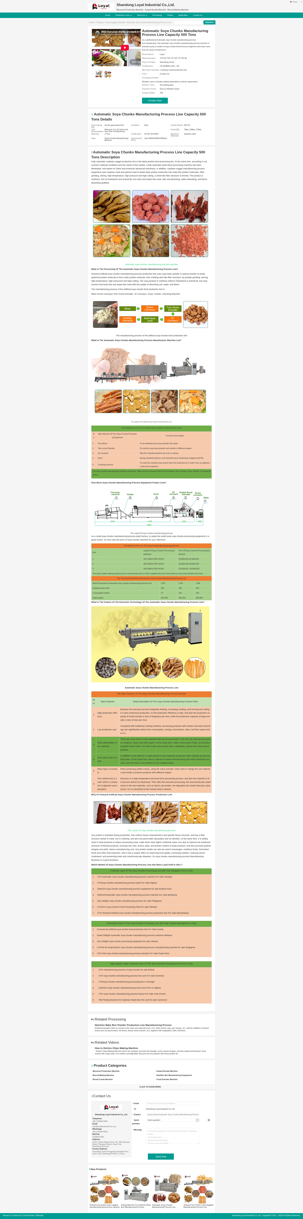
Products (100, 22)
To (135, 1109)
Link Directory (29, 1215)
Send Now (161, 1156)
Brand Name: (148, 54)
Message (137, 1130)
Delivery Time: (148, 85)
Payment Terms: (149, 89)
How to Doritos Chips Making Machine (116, 1048)
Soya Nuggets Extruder (115, 22)
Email (136, 1103)
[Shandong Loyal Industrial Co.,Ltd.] (101, 5)
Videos (170, 15)
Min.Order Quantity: (150, 70)
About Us (141, 15)
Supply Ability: (148, 93)
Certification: (148, 66)
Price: (144, 74)
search (209, 22)
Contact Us (197, 15)
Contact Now (155, 100)
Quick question (136, 1122)
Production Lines (123, 15)
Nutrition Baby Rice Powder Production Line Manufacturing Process (133, 1025)
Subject (137, 1115)
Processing (157, 15)
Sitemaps (39, 1215)
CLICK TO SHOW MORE (150, 1087)
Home (107, 15)
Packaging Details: (150, 78)
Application (183, 15)
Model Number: (149, 58)
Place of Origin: (149, 62)
